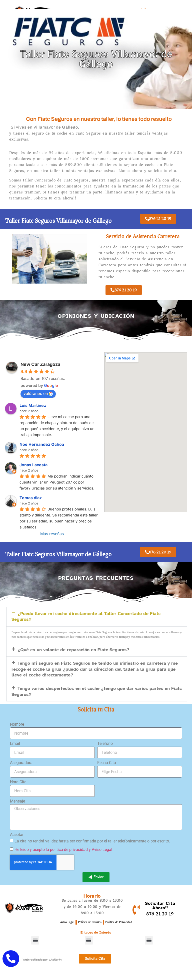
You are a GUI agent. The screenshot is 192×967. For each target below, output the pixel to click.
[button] (96, 616)
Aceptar (17, 835)
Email (15, 744)
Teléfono (105, 744)
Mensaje (17, 801)
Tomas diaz (31, 497)
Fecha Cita (106, 763)
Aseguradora (21, 763)
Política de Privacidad (118, 922)
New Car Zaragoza (40, 364)
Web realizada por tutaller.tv (42, 959)
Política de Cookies (90, 922)
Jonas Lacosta (34, 464)
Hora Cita (18, 782)
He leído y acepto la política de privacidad (51, 849)
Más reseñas (52, 533)
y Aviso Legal (100, 849)
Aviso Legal (67, 922)
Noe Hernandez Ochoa (42, 444)
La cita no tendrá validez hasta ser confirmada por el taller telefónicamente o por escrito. (92, 840)
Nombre (17, 724)
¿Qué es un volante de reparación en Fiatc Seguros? (74, 649)
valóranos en (36, 393)
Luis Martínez (33, 405)
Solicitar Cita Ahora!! (160, 906)
